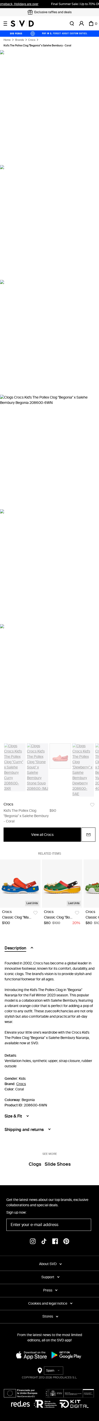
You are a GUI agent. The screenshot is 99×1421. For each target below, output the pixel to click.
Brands (19, 40)
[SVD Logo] (22, 24)
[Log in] (81, 23)
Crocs (31, 40)
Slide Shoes (58, 1164)
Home (7, 40)
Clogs (35, 1164)
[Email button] (88, 835)
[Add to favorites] (92, 805)
